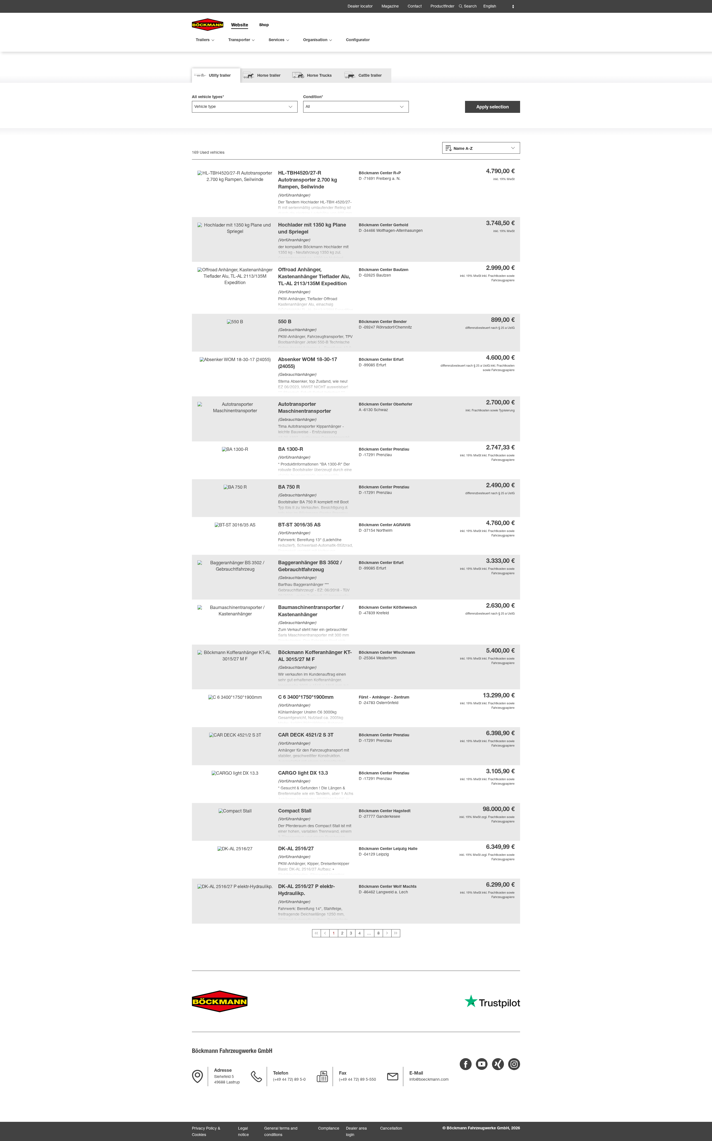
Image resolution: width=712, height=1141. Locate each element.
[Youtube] (482, 1064)
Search (470, 7)
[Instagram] (514, 1064)
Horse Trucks (319, 76)
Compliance (328, 1129)
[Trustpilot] (492, 1001)
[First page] (316, 933)
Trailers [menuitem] (203, 40)
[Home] (207, 25)
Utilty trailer (220, 76)
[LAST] (396, 933)
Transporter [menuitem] (239, 40)
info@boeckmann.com (429, 1080)
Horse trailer (268, 76)
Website (239, 25)
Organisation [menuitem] (315, 40)
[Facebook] (466, 1064)
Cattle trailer (370, 76)
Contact (415, 7)
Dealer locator (360, 7)
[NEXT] (387, 933)
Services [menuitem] (277, 40)
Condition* (313, 97)
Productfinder (442, 7)
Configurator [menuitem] (358, 40)
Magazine (390, 7)
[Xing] (498, 1064)
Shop (264, 25)
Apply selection (492, 107)
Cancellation (391, 1129)
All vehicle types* (208, 97)
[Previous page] (325, 933)
